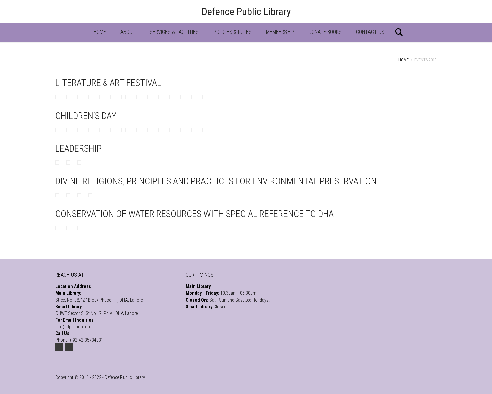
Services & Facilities (174, 32)
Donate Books (325, 32)
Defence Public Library (246, 11)
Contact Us (370, 32)
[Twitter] (59, 347)
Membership (280, 32)
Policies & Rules (232, 32)
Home (100, 32)
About (127, 32)
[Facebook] (69, 347)
